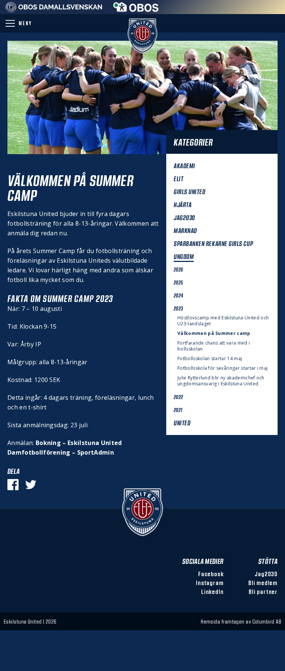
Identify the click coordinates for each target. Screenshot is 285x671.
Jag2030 (266, 573)
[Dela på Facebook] (13, 484)
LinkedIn (212, 591)
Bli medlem (263, 582)
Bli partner (263, 591)
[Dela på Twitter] (30, 484)
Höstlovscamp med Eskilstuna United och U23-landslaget (223, 321)
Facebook (210, 573)
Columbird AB (266, 621)
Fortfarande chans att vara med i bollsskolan (213, 346)
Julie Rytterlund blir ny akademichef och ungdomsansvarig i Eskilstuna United (221, 381)
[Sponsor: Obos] (136, 10)
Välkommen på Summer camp (213, 333)
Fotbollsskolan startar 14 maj (209, 359)
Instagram (209, 582)
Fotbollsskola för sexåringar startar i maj (222, 368)
